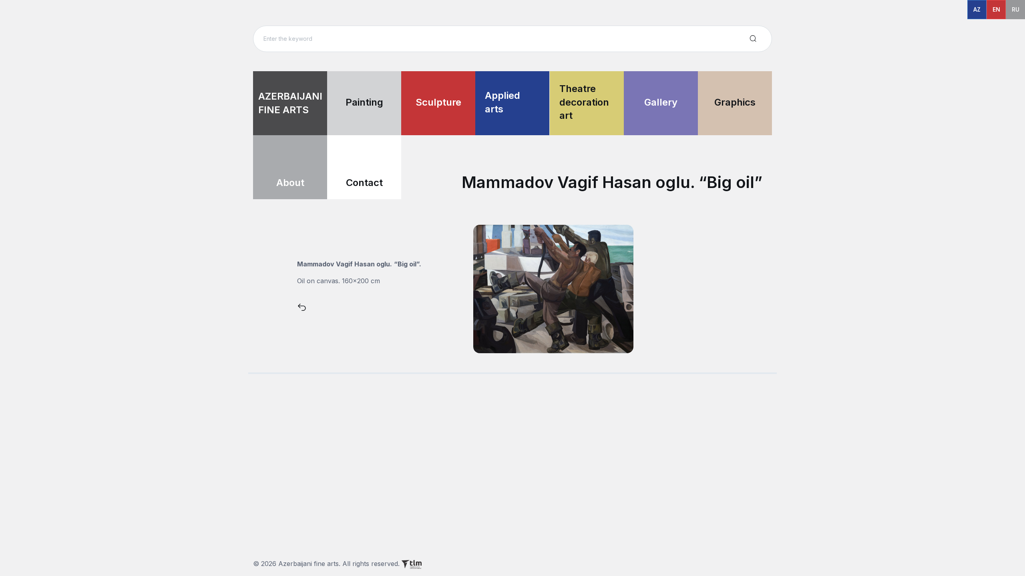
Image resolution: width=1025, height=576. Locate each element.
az (977, 9)
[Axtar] (753, 38)
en (996, 9)
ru (1015, 9)
